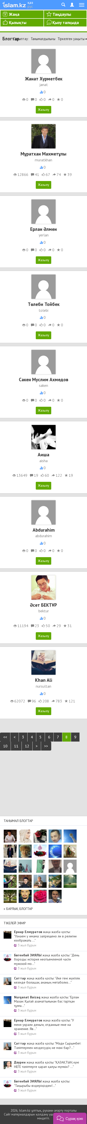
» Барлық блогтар (18, 909)
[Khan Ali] (10, 866)
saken (43, 385)
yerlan (44, 235)
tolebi (43, 310)
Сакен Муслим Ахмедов (43, 379)
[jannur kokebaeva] (10, 881)
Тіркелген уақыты (71, 38)
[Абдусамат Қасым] (10, 836)
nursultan (43, 686)
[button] (70, 1118)
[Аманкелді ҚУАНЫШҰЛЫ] (55, 866)
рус (30, 6)
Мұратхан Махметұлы (43, 154)
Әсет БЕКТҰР (43, 605)
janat (43, 84)
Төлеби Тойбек (43, 304)
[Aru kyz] (40, 866)
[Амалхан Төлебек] (25, 881)
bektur (43, 610)
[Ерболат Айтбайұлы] (10, 851)
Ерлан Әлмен (43, 229)
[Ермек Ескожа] (70, 866)
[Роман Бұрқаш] (25, 896)
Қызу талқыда (65, 22)
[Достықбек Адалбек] (55, 896)
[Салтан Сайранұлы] (70, 851)
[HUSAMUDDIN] (10, 896)
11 (16, 746)
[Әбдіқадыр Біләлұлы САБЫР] (55, 836)
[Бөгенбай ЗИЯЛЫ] (40, 851)
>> (46, 746)
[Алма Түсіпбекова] (70, 881)
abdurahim (43, 535)
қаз (30, 2)
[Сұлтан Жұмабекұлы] (55, 851)
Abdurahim (44, 530)
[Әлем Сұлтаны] (55, 881)
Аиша (43, 454)
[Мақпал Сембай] (40, 896)
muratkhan (43, 159)
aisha (43, 460)
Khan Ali (43, 680)
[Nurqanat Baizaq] (70, 836)
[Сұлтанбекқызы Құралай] (25, 866)
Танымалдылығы (43, 38)
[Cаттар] (40, 881)
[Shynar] (40, 836)
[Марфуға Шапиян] (25, 851)
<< (5, 737)
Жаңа (14, 14)
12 (27, 746)
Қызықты (17, 22)
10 (5, 746)
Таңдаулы (61, 14)
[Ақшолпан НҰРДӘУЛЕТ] (25, 836)
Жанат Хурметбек (43, 79)
